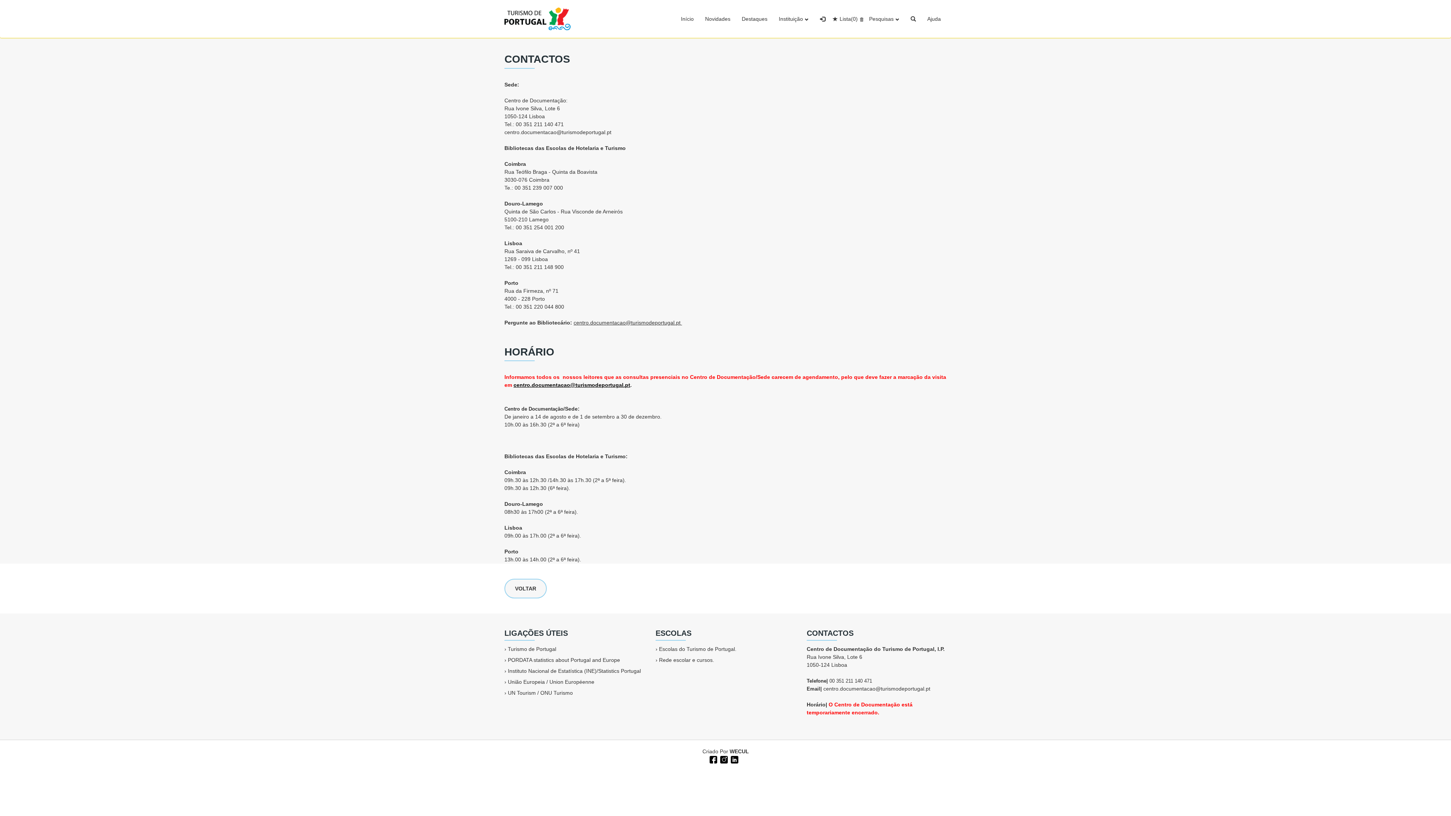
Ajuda (934, 19)
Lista (849, 19)
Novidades (717, 19)
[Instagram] (723, 759)
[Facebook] (713, 759)
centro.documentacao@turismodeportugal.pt (557, 132)
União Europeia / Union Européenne (551, 682)
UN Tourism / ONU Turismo (540, 693)
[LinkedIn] (734, 759)
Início (687, 19)
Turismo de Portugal (532, 649)
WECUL (739, 751)
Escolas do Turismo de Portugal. (697, 649)
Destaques (754, 19)
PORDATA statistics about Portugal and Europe (564, 660)
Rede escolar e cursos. (686, 660)
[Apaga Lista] (860, 19)
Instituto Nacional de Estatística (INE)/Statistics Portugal (574, 671)
